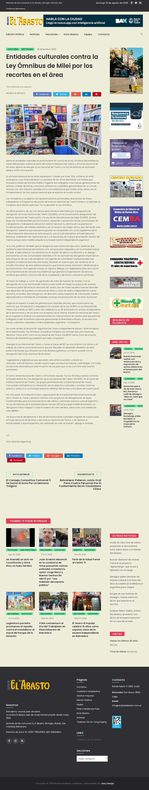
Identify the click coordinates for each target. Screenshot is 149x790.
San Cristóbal (28, 550)
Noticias (35, 34)
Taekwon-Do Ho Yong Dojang (92, 721)
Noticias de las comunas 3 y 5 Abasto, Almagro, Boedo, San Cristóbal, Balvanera (34, 5)
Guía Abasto (70, 34)
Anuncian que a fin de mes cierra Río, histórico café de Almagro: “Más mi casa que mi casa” (133, 393)
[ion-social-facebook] (131, 3)
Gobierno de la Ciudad (89, 739)
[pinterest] (96, 94)
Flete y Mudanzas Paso (88, 708)
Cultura (13, 49)
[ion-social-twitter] (136, 3)
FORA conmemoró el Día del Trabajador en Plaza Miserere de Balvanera (52, 628)
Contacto (104, 34)
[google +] (76, 94)
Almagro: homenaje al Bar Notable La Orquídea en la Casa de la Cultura (132, 420)
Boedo (128, 349)
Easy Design (107, 783)
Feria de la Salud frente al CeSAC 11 (86, 561)
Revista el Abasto (15, 93)
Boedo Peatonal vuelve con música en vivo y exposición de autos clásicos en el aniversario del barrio (133, 364)
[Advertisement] (126, 481)
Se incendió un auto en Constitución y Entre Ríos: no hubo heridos (19, 563)
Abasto (77, 550)
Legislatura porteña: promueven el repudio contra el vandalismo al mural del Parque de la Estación (20, 630)
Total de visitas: (118, 651)
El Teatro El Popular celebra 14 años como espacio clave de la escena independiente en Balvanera (85, 630)
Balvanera (46, 550)
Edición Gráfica (15, 34)
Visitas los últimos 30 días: (124, 640)
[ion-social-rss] (140, 3)
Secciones (51, 34)
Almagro (130, 379)
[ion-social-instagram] (15, 741)
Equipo (88, 34)
